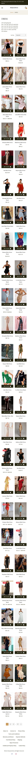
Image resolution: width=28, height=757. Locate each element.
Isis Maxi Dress (7, 170)
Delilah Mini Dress (7, 59)
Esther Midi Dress (20, 496)
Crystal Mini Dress (20, 548)
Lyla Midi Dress (21, 364)
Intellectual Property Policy (9, 745)
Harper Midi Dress (7, 364)
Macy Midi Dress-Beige (7, 628)
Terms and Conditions (14, 734)
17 (17, 724)
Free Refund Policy (10, 739)
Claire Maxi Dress (7, 442)
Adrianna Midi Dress (7, 142)
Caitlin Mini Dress (20, 226)
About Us (5, 731)
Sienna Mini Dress (20, 252)
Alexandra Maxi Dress (7, 336)
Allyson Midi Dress (20, 522)
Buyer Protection (14, 742)
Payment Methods (20, 737)
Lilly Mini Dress (7, 390)
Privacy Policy (21, 731)
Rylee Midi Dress (20, 574)
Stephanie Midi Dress (7, 574)
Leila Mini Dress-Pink (20, 114)
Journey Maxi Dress (7, 496)
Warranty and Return (8, 737)
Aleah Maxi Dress (7, 548)
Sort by (12, 35)
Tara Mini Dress (21, 468)
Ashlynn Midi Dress (21, 442)
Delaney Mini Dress (7, 522)
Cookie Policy (22, 745)
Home (11, 12)
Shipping (20, 739)
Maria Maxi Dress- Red (7, 416)
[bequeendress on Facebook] (12, 753)
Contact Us (13, 731)
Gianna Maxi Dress (20, 86)
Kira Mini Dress (21, 198)
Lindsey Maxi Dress (21, 656)
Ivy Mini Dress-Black (20, 390)
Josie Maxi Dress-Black (7, 226)
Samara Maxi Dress (20, 416)
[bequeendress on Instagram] (16, 753)
